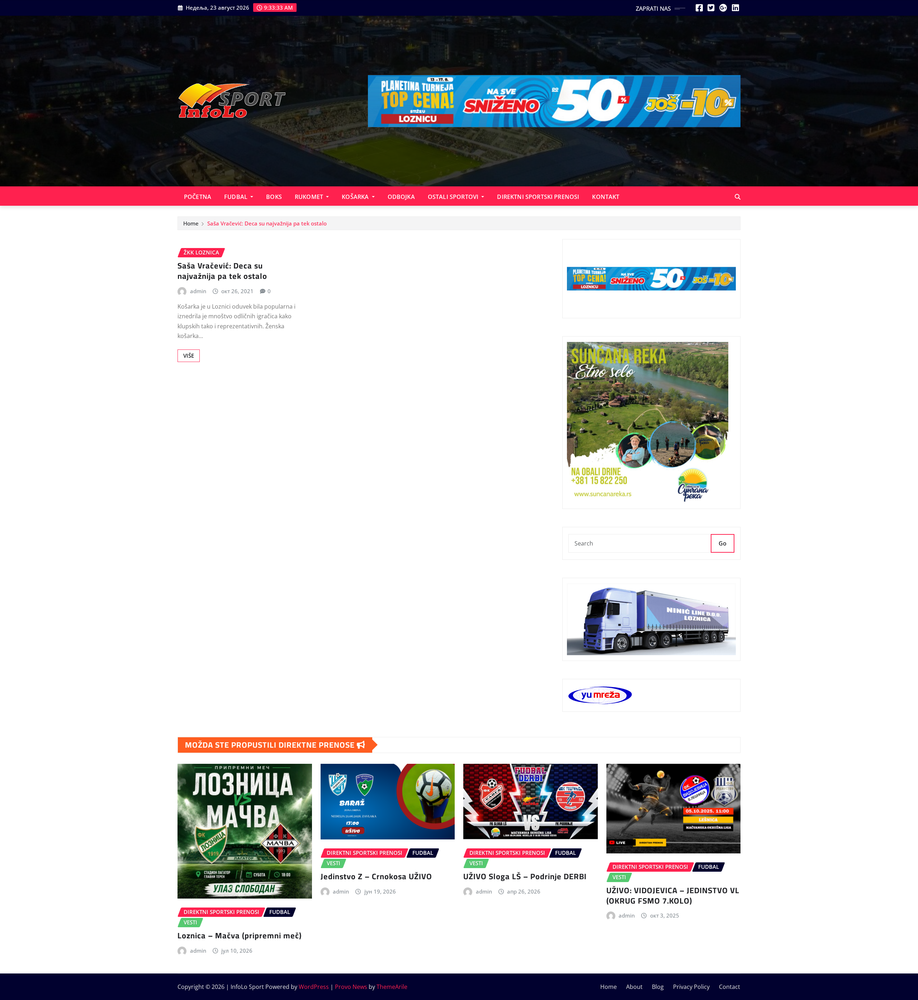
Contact (729, 987)
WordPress (314, 987)
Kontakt (605, 197)
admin (198, 291)
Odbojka (401, 197)
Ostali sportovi (454, 197)
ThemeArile (392, 987)
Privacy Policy (691, 987)
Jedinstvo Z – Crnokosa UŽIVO (376, 876)
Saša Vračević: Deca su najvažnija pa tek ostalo (267, 223)
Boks (274, 197)
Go (723, 543)
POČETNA (197, 197)
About (634, 987)
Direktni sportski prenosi (538, 197)
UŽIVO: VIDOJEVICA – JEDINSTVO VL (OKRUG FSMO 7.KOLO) (672, 895)
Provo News (351, 987)
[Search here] (737, 197)
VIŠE (188, 355)
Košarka (356, 197)
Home (191, 223)
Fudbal (236, 197)
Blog (658, 987)
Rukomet (310, 197)
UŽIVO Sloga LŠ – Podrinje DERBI (525, 876)
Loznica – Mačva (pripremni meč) (240, 935)
